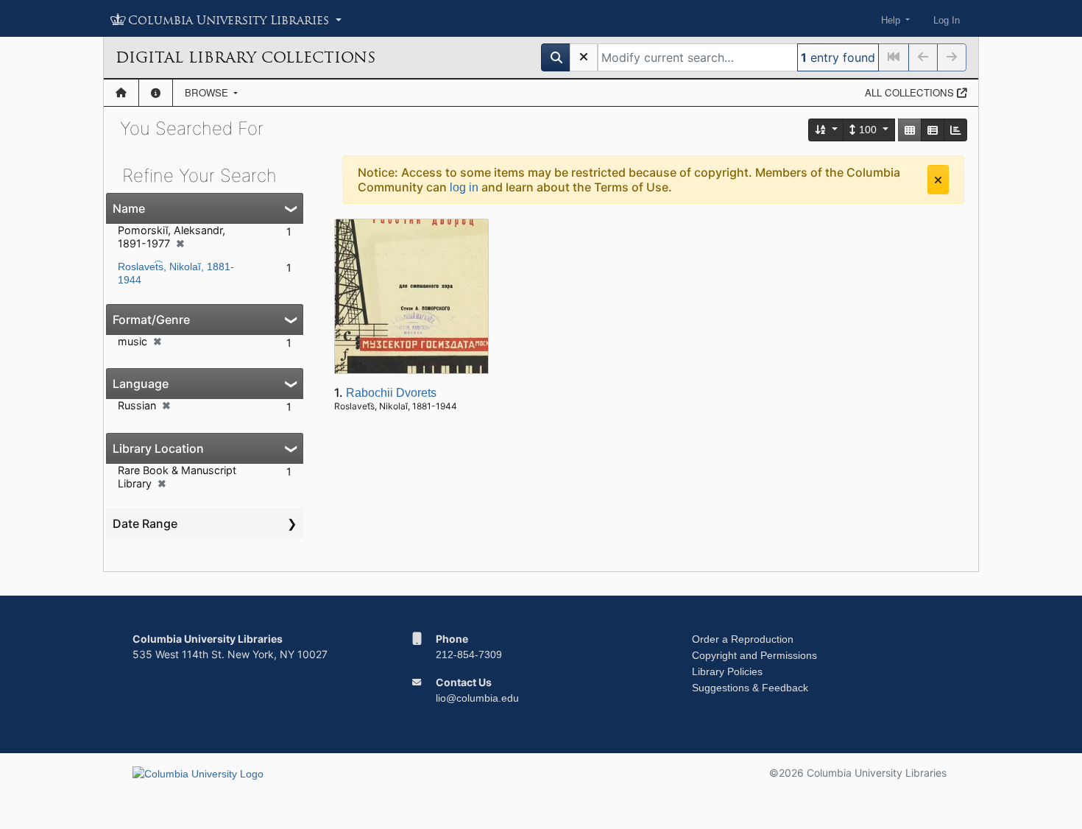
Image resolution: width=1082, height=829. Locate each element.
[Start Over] (584, 57)
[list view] (932, 130)
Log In (946, 20)
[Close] (938, 179)
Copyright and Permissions (754, 655)
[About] (155, 93)
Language (141, 383)
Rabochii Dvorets (391, 393)
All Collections (911, 92)
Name (129, 208)
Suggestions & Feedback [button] (750, 688)
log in (464, 187)
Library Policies (727, 671)
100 (868, 129)
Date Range (145, 523)
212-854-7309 (469, 654)
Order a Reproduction (742, 639)
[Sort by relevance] (826, 130)
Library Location (158, 448)
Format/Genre (151, 319)
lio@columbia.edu (477, 698)
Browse (208, 92)
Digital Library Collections (245, 57)
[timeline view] (955, 130)
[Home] (121, 93)
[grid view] (910, 130)
